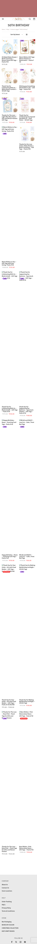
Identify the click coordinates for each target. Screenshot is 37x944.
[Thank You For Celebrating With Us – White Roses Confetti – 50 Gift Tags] (10, 76)
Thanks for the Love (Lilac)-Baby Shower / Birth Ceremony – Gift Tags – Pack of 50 (26, 146)
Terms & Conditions (8, 911)
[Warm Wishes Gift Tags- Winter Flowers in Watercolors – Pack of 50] (27, 47)
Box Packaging (6, 922)
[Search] (30, 19)
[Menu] (3, 19)
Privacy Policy (6, 908)
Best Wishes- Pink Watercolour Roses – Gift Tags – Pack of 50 (26, 848)
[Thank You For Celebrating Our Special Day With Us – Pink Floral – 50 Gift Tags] (27, 105)
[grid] (27, 34)
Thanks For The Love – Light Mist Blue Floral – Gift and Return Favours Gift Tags (9, 117)
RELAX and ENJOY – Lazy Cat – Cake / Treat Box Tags (26, 556)
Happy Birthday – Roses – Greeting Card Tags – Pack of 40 (10, 556)
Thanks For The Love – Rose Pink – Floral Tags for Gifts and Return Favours (9, 849)
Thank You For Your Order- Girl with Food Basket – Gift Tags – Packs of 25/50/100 (9, 702)
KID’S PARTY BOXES (8, 931)
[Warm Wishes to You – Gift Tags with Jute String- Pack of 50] (10, 193)
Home (3, 29)
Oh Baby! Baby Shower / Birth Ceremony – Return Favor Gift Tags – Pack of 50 (10, 59)
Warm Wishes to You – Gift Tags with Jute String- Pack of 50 (9, 263)
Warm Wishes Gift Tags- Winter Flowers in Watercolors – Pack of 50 (27, 59)
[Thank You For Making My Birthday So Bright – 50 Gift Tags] (27, 631)
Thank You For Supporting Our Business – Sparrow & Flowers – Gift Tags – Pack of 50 (26, 410)
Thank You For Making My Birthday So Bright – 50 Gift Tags (27, 701)
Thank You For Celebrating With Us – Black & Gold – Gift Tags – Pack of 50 (10, 409)
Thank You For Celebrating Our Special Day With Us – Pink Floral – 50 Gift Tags (27, 117)
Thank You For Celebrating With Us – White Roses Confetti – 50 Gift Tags (9, 88)
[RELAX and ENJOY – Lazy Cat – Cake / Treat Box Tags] (27, 486)
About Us (5, 884)
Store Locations (7, 891)
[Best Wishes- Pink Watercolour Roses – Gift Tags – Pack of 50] (27, 778)
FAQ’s (3, 905)
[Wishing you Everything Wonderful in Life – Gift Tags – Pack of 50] (27, 76)
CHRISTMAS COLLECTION (10, 928)
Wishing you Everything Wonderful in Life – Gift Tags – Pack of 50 (27, 87)
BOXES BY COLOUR (8, 925)
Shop (7, 29)
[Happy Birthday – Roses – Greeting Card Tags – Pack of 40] (10, 486)
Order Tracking (7, 901)
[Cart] (34, 19)
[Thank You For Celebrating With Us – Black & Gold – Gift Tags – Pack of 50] (10, 338)
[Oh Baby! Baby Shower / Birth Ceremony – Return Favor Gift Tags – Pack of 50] (10, 47)
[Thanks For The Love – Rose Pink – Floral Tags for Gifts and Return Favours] (10, 778)
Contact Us (5, 888)
